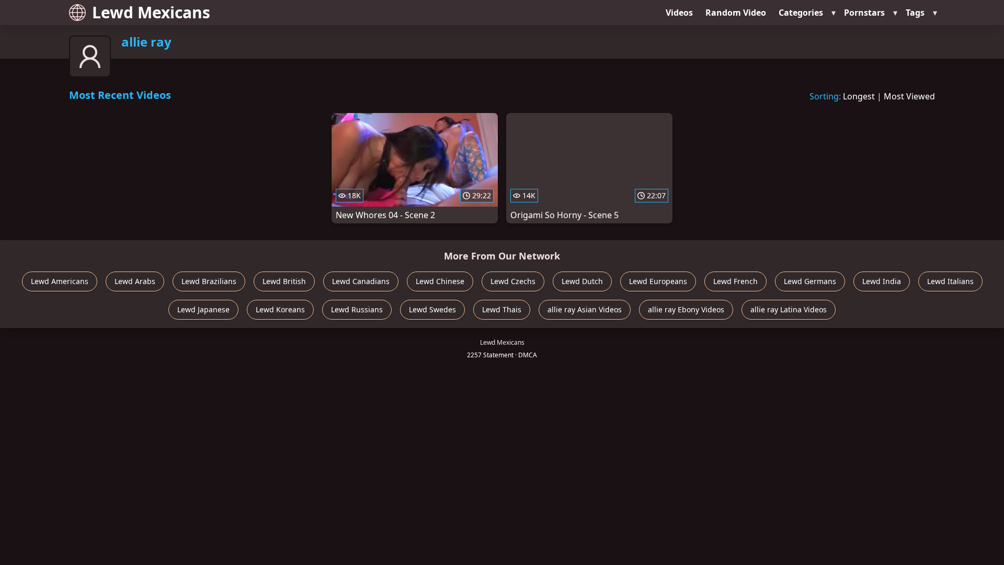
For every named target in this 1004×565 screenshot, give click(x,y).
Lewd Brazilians (208, 281)
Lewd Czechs (512, 281)
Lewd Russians (357, 309)
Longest (859, 96)
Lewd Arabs (135, 281)
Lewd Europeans (658, 281)
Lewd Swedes (432, 309)
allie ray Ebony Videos (686, 309)
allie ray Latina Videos (788, 309)
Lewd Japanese (203, 309)
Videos (679, 12)
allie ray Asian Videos (584, 309)
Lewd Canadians (361, 281)
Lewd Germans (810, 281)
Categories (801, 12)
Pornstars (864, 12)
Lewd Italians (950, 281)
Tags (915, 12)
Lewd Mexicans (151, 12)
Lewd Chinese (440, 281)
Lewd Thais (501, 309)
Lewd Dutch (582, 281)
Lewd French (735, 281)
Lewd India (881, 281)
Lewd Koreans (280, 309)
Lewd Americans (59, 281)
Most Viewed (909, 96)
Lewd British (284, 281)
